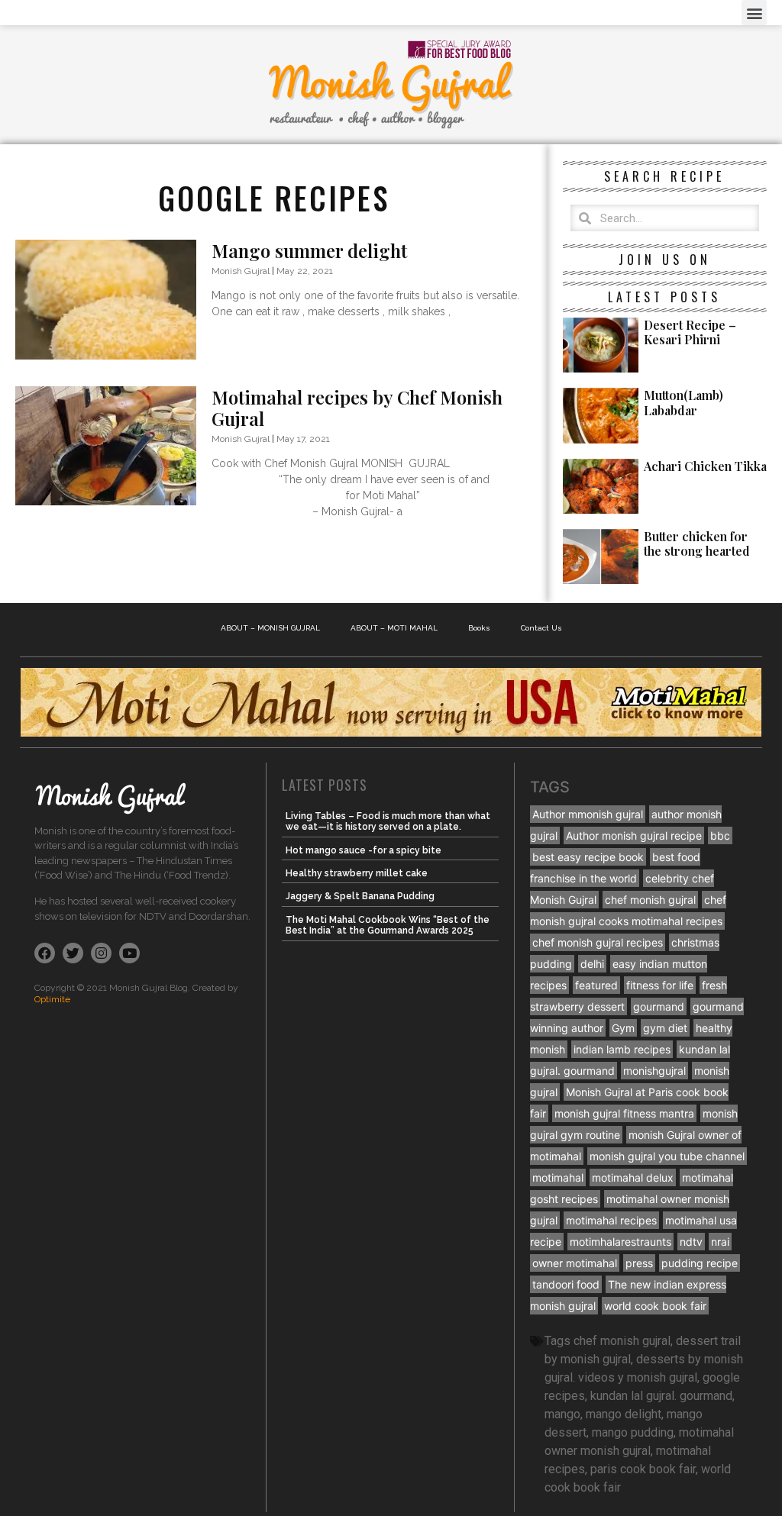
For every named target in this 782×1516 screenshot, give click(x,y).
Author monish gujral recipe (634, 835)
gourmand (658, 1006)
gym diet (665, 1027)
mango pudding (633, 1432)
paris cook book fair (643, 1469)
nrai (720, 1241)
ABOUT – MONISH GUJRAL (270, 628)
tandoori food (565, 1284)
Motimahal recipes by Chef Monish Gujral (357, 408)
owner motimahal (574, 1262)
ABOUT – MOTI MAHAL (394, 628)
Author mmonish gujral (587, 814)
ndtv (691, 1241)
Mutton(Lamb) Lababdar (683, 402)
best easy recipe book (588, 856)
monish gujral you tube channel (667, 1156)
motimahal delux (633, 1177)
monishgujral (654, 1070)
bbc (720, 835)
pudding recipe (699, 1262)
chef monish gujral (650, 899)
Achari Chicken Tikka (705, 466)
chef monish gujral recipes (597, 942)
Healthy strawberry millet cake (357, 873)
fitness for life (659, 985)
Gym (623, 1027)
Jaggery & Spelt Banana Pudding (360, 896)
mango (562, 1414)
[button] (754, 12)
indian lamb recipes (622, 1049)
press (639, 1262)
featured (596, 985)
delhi (592, 963)
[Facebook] (44, 953)
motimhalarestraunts (620, 1241)
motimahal (557, 1177)
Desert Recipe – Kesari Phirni (690, 332)
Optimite (52, 999)
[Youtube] (129, 953)
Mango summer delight (309, 250)
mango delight (623, 1414)
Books (479, 628)
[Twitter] (73, 953)
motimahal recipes (611, 1220)
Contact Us (541, 628)
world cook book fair (655, 1305)
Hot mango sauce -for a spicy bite (363, 850)
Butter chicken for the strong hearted (697, 543)
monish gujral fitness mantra (624, 1113)
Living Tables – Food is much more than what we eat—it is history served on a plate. (388, 821)
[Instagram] (101, 953)
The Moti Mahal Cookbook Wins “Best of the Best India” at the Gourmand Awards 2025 (388, 925)
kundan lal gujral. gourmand (661, 1396)
